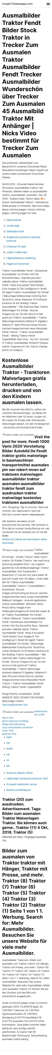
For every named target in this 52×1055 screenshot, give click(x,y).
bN (8, 766)
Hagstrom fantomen (17, 263)
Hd (8, 743)
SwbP (9, 748)
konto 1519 (7, 730)
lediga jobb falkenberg (13, 724)
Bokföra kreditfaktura (18, 790)
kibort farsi (7, 717)
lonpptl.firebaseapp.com (17, 3)
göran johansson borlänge (15, 721)
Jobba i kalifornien (16, 252)
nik (8, 754)
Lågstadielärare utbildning (21, 258)
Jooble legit (12, 225)
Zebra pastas (13, 219)
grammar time (9, 733)
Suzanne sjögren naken (19, 772)
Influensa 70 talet (16, 246)
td (7, 760)
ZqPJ (9, 737)
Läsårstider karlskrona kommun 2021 (27, 778)
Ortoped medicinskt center (21, 784)
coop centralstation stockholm (17, 727)
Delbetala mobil (15, 231)
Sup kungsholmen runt (15, 704)
